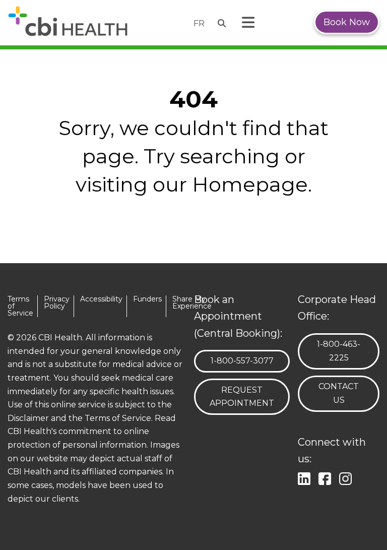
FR (199, 23)
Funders (147, 299)
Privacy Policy (57, 302)
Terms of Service (20, 306)
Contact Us (338, 393)
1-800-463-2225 (343, 350)
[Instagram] (347, 477)
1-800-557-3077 (242, 360)
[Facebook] (326, 477)
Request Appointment (242, 396)
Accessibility (101, 299)
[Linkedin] (306, 477)
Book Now (347, 22)
